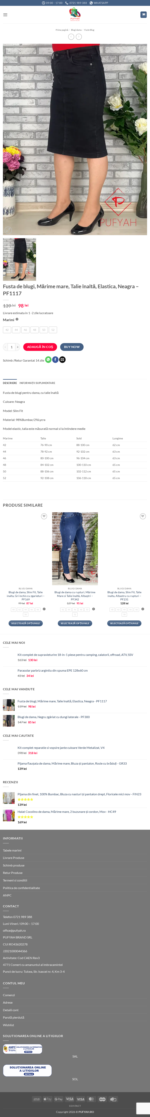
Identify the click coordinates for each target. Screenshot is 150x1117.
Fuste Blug (89, 30)
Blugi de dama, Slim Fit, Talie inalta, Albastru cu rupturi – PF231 (124, 595)
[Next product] (71, 37)
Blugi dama (76, 30)
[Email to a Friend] (62, 359)
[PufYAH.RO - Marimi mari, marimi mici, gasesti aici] (75, 14)
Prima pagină (62, 30)
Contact (75, 1105)
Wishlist (8, 1025)
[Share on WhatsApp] (48, 359)
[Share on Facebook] (55, 359)
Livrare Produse (13, 857)
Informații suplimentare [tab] (37, 383)
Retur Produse (12, 872)
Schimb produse (13, 865)
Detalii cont (11, 1010)
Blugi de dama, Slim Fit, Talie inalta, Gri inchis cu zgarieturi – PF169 (26, 595)
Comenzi (9, 995)
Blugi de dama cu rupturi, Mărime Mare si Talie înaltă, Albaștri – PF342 (74, 595)
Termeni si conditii (15, 880)
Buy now (72, 347)
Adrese (7, 1002)
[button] (5, 14)
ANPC (7, 895)
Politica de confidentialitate (21, 888)
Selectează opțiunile (25, 623)
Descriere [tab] (10, 383)
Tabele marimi (12, 850)
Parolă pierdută (13, 1017)
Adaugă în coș (40, 347)
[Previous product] (79, 37)
